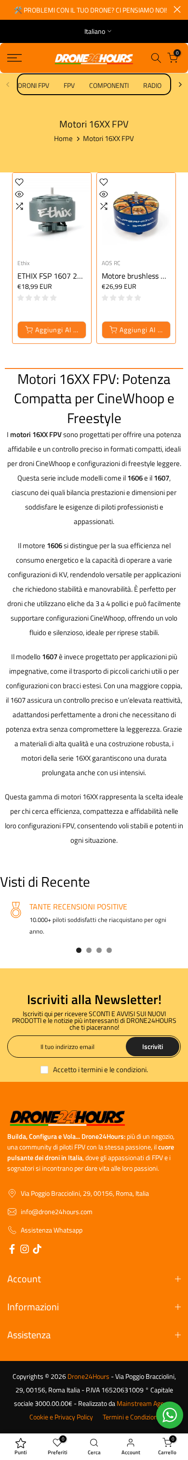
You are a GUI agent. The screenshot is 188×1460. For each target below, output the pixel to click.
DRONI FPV (33, 85)
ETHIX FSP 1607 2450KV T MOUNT (74, 276)
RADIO (152, 85)
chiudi (177, 9)
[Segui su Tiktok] (37, 1250)
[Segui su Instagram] (24, 1250)
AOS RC (111, 263)
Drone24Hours (88, 1376)
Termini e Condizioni (131, 1417)
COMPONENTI (109, 85)
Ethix (23, 263)
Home (63, 138)
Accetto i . (100, 1069)
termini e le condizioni (114, 1069)
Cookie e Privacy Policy (61, 1417)
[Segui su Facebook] (12, 1250)
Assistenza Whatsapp (51, 1230)
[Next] (180, 84)
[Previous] (8, 84)
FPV (69, 85)
